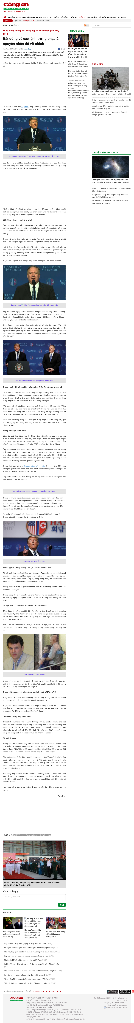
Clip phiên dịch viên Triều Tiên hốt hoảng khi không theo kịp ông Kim (30, 971)
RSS (87, 25)
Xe (119, 17)
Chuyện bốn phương (43, 20)
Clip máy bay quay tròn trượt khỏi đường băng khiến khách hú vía (29, 952)
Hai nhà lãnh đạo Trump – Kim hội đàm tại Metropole (55, 934)
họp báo (25, 107)
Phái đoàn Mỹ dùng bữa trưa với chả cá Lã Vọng (22, 960)
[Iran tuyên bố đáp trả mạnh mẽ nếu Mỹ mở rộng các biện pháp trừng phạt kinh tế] (78, 40)
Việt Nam (20, 835)
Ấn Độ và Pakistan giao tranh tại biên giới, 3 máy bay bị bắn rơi (28, 948)
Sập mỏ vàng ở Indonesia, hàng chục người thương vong (26, 956)
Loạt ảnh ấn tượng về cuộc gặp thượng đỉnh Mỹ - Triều (25, 944)
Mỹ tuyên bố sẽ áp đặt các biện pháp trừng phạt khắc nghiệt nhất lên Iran (77, 95)
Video (123, 17)
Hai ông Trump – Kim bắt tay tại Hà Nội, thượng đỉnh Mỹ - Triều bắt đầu (31, 964)
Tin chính (11, 17)
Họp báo (48, 835)
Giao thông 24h (28, 17)
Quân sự (18, 20)
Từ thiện (102, 17)
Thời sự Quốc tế (28, 20)
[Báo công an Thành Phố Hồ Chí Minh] (16, 6)
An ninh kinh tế (42, 17)
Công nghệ (111, 17)
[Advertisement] (83, 8)
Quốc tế (82, 17)
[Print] (64, 49)
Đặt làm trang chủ (14, 991)
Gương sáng (92, 17)
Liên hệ (28, 991)
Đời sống (64, 17)
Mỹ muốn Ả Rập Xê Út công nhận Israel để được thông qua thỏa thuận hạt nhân (78, 63)
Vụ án (18, 17)
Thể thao (73, 17)
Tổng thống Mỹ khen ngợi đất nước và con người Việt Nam (27, 979)
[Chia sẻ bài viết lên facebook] (59, 49)
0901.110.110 (56, 991)
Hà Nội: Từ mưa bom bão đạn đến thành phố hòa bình (24, 975)
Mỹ (22, 305)
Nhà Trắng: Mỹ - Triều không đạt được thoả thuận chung (11, 934)
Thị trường (54, 17)
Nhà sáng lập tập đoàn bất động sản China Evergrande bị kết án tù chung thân (78, 73)
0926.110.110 (45, 991)
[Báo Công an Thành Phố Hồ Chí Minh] (5, 16)
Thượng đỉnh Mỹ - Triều (35, 835)
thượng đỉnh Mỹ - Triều (34, 466)
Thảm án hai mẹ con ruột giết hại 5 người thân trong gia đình (27, 983)
